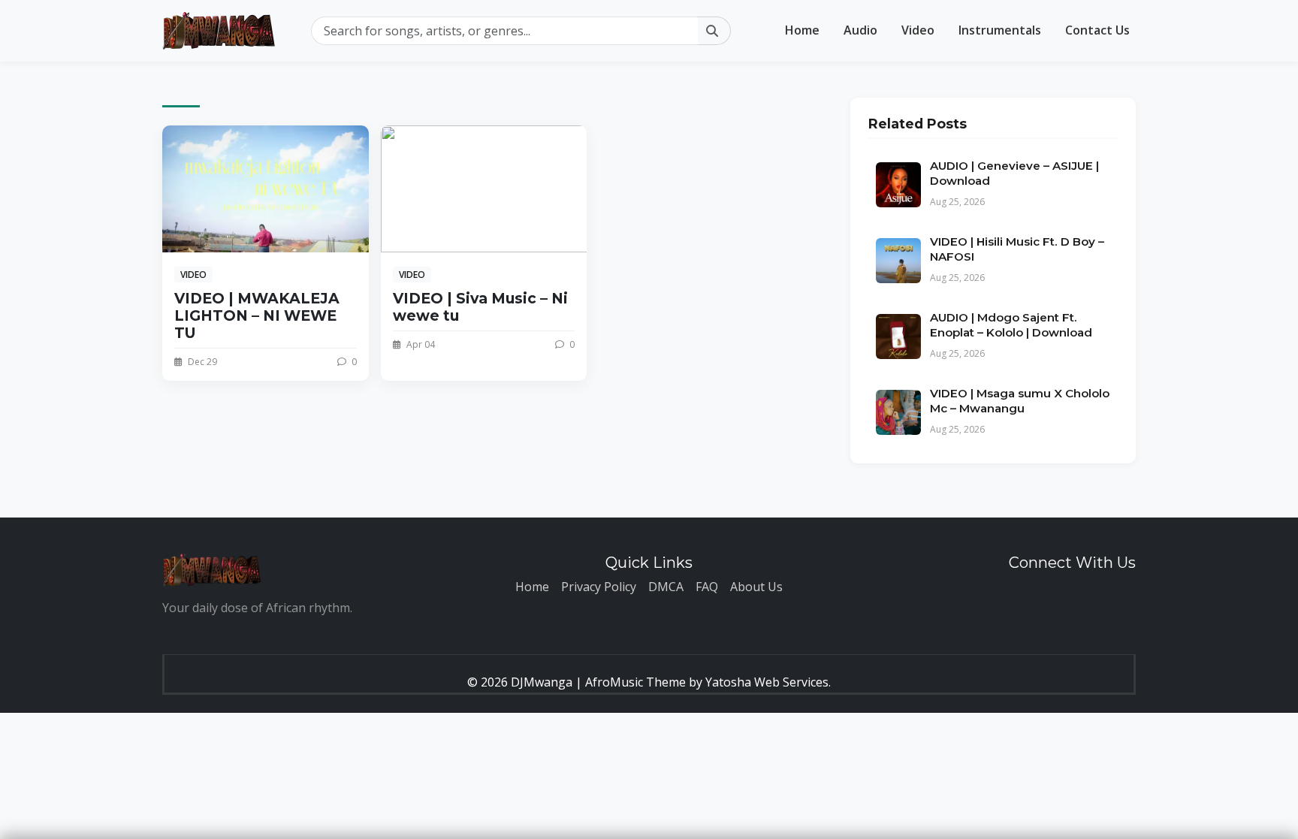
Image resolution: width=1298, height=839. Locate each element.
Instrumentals (999, 30)
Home (802, 30)
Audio (860, 30)
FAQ (707, 586)
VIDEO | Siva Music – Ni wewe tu (480, 306)
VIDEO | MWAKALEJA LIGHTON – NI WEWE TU (257, 315)
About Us (756, 586)
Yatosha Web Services (767, 682)
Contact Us (1097, 30)
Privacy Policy (598, 586)
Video (917, 30)
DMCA (666, 586)
